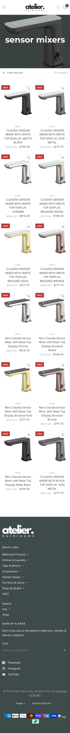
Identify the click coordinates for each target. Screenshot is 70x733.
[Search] (58, 7)
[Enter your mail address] (64, 650)
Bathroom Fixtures (14, 554)
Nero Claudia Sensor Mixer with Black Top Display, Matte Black (18, 480)
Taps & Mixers (11, 565)
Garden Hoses (11, 577)
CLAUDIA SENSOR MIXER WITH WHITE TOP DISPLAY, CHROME (18, 205)
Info (4, 609)
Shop (5, 614)
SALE (5, 593)
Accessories (10, 571)
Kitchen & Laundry (14, 560)
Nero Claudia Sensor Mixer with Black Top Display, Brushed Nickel (52, 344)
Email (5, 643)
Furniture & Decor (13, 582)
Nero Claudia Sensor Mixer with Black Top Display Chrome (18, 342)
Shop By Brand (11, 588)
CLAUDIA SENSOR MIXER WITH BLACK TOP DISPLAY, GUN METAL (52, 483)
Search (6, 603)
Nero (18, 126)
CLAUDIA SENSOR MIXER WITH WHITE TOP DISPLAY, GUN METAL (52, 136)
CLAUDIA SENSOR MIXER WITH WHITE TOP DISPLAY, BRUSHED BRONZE (52, 275)
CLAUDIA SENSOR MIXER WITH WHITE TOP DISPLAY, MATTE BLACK (18, 136)
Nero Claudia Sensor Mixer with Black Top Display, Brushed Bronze (52, 413)
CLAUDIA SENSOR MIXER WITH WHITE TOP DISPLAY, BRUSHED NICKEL (52, 205)
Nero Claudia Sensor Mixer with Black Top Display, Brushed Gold (18, 411)
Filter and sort (15, 72)
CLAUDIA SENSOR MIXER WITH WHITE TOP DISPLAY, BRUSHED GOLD (18, 275)
